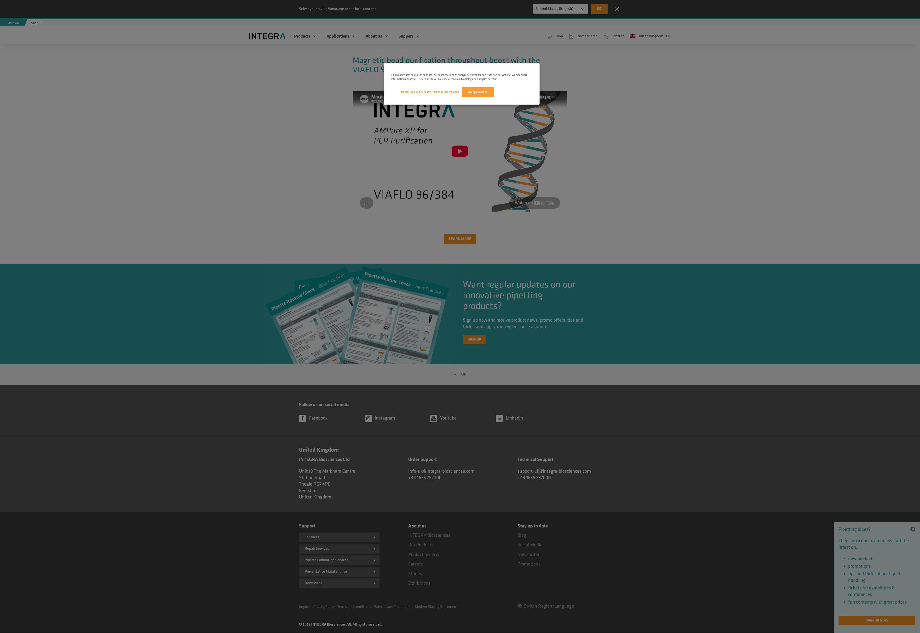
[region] (462, 84)
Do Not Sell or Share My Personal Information (430, 91)
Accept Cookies (478, 92)
